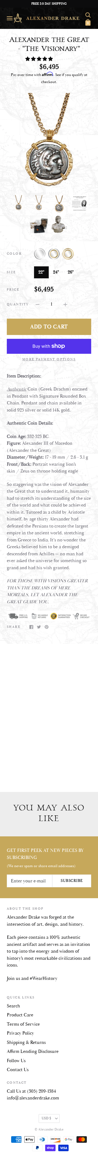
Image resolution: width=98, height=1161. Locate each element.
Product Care (20, 1015)
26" (71, 272)
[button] (39, 59)
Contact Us (18, 1070)
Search (13, 1006)
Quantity (18, 304)
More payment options (49, 359)
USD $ (46, 1118)
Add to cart (49, 326)
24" (56, 272)
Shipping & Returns (26, 1043)
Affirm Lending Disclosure (33, 1052)
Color (14, 254)
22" (41, 272)
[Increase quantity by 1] (65, 304)
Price (13, 290)
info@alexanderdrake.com (33, 1098)
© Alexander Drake (49, 1129)
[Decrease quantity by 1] (37, 304)
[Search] (88, 14)
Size (11, 272)
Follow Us (16, 1061)
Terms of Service (23, 1024)
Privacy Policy (20, 1033)
